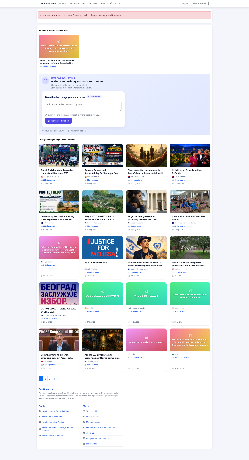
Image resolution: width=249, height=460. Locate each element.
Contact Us (93, 3)
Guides (42, 406)
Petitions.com (48, 3)
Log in (185, 4)
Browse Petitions (77, 3)
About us (104, 3)
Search (116, 3)
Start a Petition (199, 4)
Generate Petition (60, 120)
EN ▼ (64, 3)
